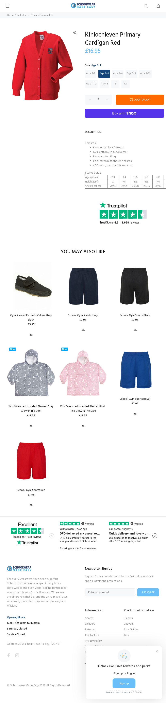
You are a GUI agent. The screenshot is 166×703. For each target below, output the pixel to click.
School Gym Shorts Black (135, 315)
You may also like (83, 252)
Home (10, 15)
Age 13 (104, 83)
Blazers (128, 618)
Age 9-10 (145, 73)
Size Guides (131, 629)
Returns (89, 629)
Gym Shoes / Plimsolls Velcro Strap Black (31, 317)
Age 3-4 (104, 73)
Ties (126, 635)
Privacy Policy (93, 641)
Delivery (90, 624)
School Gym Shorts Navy (83, 315)
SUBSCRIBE (148, 592)
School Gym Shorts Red (31, 490)
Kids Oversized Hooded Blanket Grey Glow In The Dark (31, 408)
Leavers (128, 624)
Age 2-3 (90, 73)
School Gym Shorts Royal (135, 399)
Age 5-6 (117, 73)
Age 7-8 (131, 73)
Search (89, 618)
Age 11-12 (91, 83)
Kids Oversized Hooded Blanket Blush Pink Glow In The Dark (82, 408)
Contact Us (92, 635)
